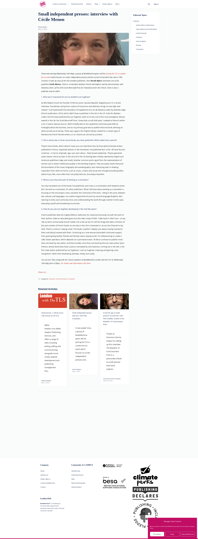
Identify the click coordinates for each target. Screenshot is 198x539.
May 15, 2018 (42, 29)
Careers (43, 487)
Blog (72, 479)
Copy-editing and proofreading (146, 29)
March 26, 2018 (107, 381)
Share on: (42, 272)
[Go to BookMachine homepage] (42, 4)
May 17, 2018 (45, 383)
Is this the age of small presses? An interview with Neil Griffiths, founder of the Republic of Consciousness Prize (113, 318)
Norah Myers (42, 27)
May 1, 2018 (76, 371)
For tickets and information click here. (76, 263)
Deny (172, 534)
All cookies (157, 534)
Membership (75, 471)
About (43, 471)
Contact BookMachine (48, 483)
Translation (71, 279)
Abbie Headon (46, 381)
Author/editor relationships (145, 25)
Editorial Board (76, 487)
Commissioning (61, 279)
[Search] (149, 4)
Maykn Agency (45, 479)
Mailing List (44, 475)
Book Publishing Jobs (78, 483)
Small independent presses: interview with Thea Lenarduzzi (82, 316)
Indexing (139, 37)
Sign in (156, 4)
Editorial (52, 279)
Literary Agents (141, 41)
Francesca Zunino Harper (112, 379)
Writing (138, 45)
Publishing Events (77, 475)
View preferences (188, 534)
